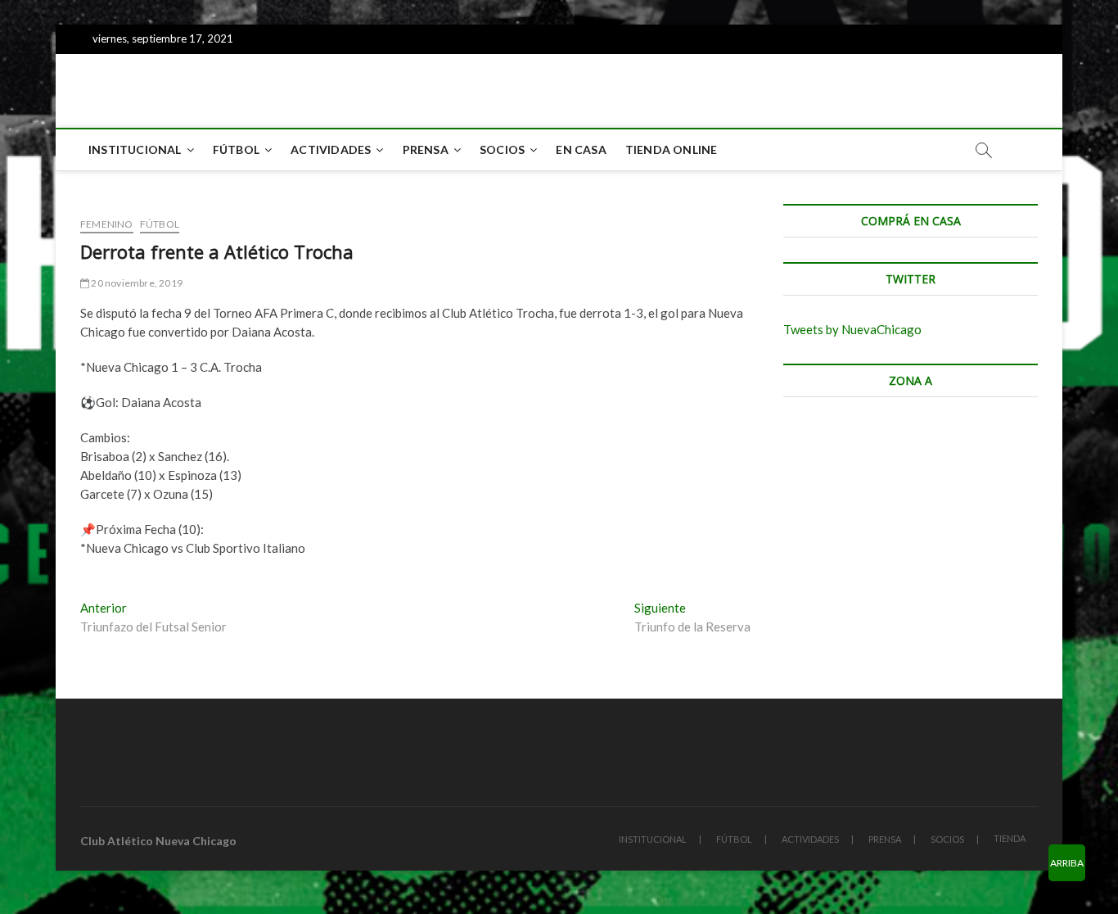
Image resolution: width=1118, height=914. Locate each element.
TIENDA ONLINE (671, 149)
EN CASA (581, 149)
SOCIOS (502, 149)
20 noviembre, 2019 (136, 283)
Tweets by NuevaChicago (852, 329)
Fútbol (159, 224)
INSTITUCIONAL (135, 149)
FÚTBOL (236, 149)
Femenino (106, 224)
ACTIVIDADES (331, 149)
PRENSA (426, 149)
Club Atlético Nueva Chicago (158, 841)
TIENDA (1010, 838)
